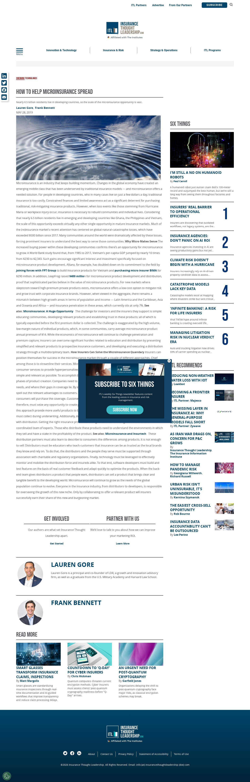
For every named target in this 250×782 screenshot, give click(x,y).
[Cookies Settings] (7, 776)
